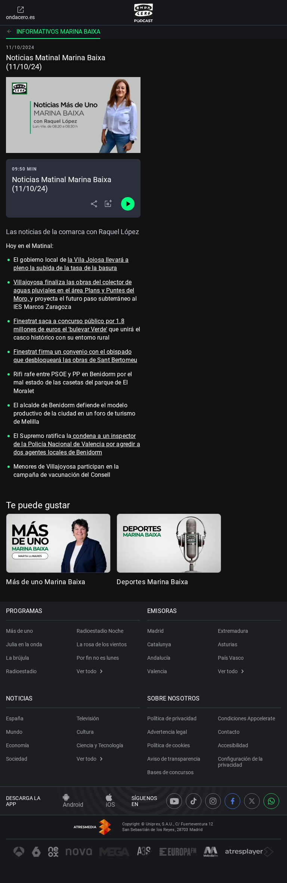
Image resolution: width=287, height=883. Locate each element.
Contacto (229, 732)
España (15, 718)
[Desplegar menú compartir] (94, 203)
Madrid (155, 631)
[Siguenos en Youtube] (174, 801)
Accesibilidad (233, 745)
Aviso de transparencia (173, 759)
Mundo (14, 732)
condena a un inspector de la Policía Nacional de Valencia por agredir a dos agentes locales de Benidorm (76, 444)
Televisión (88, 718)
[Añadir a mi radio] (108, 203)
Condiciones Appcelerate (246, 718)
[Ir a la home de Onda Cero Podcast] (143, 12)
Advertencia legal (167, 732)
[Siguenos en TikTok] (193, 801)
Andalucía (158, 658)
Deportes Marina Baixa (152, 582)
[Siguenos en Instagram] (213, 801)
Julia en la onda (24, 644)
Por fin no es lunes (98, 658)
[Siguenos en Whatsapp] (271, 801)
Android (73, 804)
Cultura (85, 732)
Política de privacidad (172, 718)
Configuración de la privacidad (240, 762)
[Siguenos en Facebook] (232, 801)
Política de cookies (168, 745)
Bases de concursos (170, 772)
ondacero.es (20, 17)
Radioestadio (21, 671)
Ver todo (86, 671)
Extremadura (233, 631)
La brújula (17, 658)
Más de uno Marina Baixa (46, 582)
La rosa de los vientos (102, 644)
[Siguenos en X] (252, 801)
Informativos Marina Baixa (58, 31)
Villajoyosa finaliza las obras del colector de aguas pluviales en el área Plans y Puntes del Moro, (73, 290)
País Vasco (231, 658)
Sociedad (16, 759)
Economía (17, 745)
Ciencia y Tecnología (100, 745)
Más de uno (19, 631)
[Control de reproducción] (128, 204)
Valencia (157, 671)
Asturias (227, 644)
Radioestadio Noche (100, 631)
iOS (110, 804)
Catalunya (159, 644)
